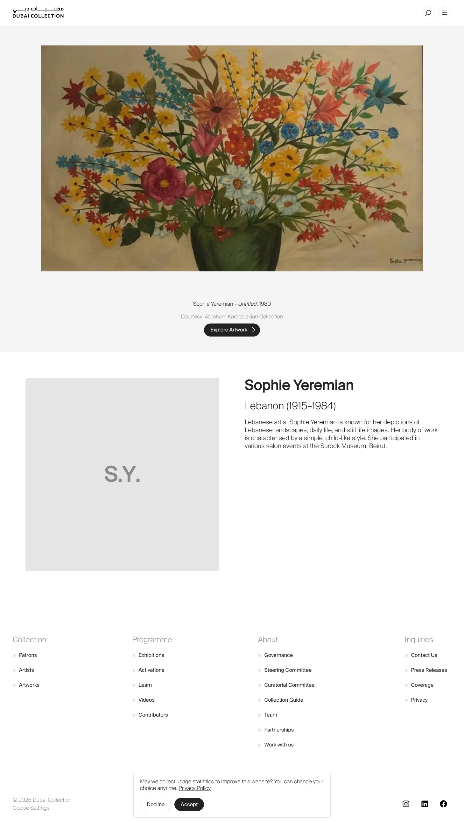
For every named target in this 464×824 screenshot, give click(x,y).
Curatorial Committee (286, 685)
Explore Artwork (228, 329)
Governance (275, 655)
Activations (148, 670)
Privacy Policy (195, 788)
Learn (142, 685)
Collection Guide (280, 700)
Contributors (150, 715)
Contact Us (421, 655)
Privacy (416, 700)
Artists (23, 670)
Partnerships (276, 729)
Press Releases (426, 670)
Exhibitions (148, 655)
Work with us (276, 744)
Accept (189, 804)
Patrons (25, 655)
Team (267, 715)
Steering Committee (285, 670)
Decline (156, 804)
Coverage (419, 685)
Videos (143, 700)
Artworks (26, 685)
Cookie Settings (31, 808)
